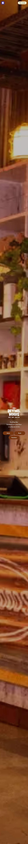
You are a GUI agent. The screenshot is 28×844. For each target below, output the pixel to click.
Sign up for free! (14, 417)
